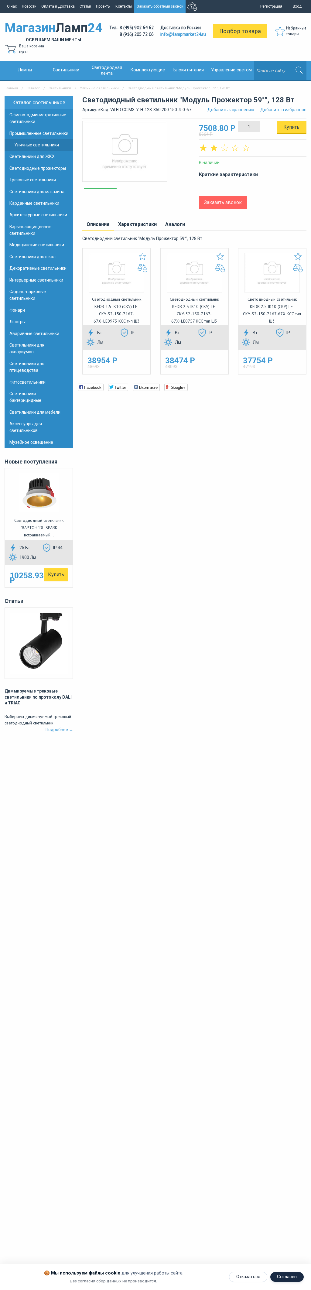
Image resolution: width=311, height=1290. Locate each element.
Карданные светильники (34, 203)
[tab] (98, 225)
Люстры (17, 321)
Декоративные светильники (38, 268)
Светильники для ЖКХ (32, 156)
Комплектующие (148, 70)
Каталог (33, 88)
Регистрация (271, 6)
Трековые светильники (32, 179)
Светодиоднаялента (107, 70)
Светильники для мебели (34, 412)
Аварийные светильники (34, 333)
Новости (29, 6)
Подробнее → (59, 729)
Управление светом (231, 70)
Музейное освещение (31, 442)
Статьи (85, 6)
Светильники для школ (32, 256)
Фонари (17, 310)
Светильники (66, 70)
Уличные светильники (99, 88)
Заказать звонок (223, 202)
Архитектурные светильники (38, 214)
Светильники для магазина (36, 191)
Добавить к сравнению (230, 109)
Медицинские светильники (36, 244)
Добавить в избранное (283, 109)
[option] (136, 154)
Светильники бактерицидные (25, 397)
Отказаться (248, 1276)
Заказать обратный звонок (160, 6)
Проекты (103, 6)
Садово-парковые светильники (27, 295)
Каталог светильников (38, 102)
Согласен (287, 1276)
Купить (56, 574)
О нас (12, 6)
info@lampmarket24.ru (183, 34)
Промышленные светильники (38, 133)
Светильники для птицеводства (26, 367)
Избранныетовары (296, 31)
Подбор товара (240, 31)
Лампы (25, 70)
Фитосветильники (27, 382)
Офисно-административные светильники (37, 118)
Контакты (123, 6)
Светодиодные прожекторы (37, 168)
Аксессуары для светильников (25, 427)
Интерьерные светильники (36, 280)
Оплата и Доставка (58, 6)
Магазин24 (53, 31)
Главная (11, 88)
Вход (297, 6)
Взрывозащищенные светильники (30, 230)
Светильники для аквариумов (26, 348)
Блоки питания (188, 70)
